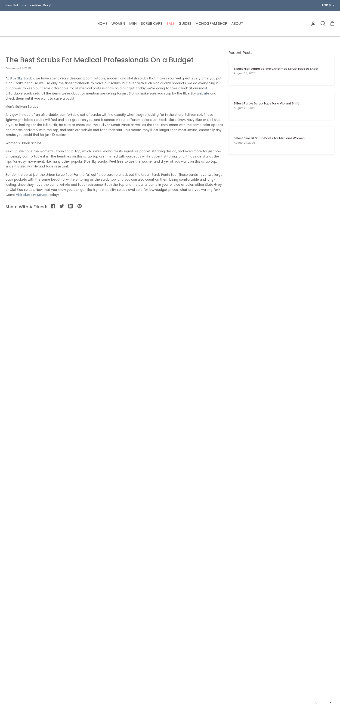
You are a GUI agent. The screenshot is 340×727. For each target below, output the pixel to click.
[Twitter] (62, 206)
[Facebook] (53, 206)
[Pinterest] (80, 206)
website (203, 93)
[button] (118, 23)
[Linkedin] (71, 206)
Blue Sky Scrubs (22, 78)
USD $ (326, 5)
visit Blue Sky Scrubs (31, 195)
